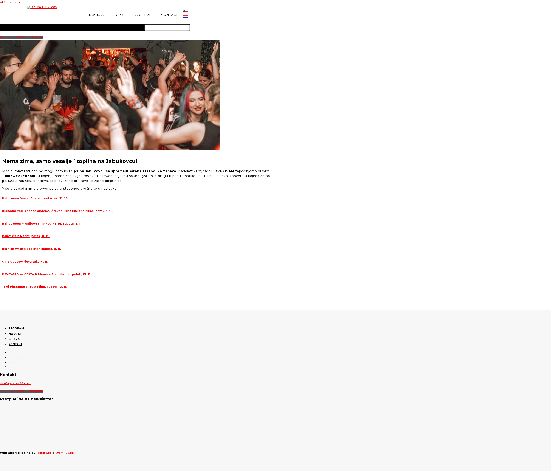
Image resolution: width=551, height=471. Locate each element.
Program (95, 15)
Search (137, 27)
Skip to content (12, 2)
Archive (143, 15)
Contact (169, 15)
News (120, 15)
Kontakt (15, 344)
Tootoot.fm (44, 453)
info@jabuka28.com (15, 383)
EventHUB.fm (65, 453)
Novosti (16, 334)
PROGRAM (16, 328)
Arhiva (14, 339)
